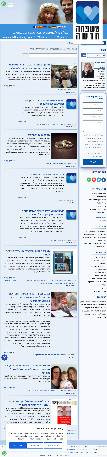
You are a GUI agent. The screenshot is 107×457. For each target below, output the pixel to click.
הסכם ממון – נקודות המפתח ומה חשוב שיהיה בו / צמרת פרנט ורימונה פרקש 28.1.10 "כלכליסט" (29, 297)
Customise (53, 445)
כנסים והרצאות (100, 273)
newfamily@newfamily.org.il (17, 37)
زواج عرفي (49, 27)
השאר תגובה (71, 92)
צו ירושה (5, 446)
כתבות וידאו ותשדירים (98, 267)
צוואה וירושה (101, 203)
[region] (36, 437)
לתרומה (103, 288)
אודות (104, 285)
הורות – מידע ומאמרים (98, 209)
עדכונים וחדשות (70, 283)
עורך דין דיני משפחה (75, 452)
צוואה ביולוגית (101, 206)
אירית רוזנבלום (100, 63)
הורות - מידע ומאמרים (55, 124)
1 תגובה (72, 203)
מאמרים (60, 90)
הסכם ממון (88, 446)
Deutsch (54, 27)
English (59, 27)
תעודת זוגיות (44, 283)
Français (35, 27)
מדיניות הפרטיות (100, 291)
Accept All (18, 445)
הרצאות (103, 221)
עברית (63, 27)
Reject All (35, 445)
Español (40, 27)
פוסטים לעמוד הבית (57, 283)
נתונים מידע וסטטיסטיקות (97, 282)
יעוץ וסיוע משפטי (37, 280)
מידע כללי (20, 280)
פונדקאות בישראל (70, 449)
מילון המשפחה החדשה (98, 279)
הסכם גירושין (84, 449)
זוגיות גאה (43, 391)
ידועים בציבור (48, 280)
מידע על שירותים (10, 280)
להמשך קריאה (9, 86)
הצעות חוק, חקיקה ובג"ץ (97, 270)
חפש (103, 50)
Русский (45, 27)
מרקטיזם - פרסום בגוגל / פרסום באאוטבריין (54, 455)
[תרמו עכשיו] (93, 45)
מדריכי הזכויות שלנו (99, 194)
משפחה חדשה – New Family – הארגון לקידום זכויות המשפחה (88, 22)
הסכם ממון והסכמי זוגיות (54, 164)
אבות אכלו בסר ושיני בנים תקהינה (46, 174)
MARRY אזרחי (100, 276)
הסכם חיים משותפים (39, 135)
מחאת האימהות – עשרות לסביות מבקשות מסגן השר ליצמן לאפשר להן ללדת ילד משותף (27, 369)
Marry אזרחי (58, 280)
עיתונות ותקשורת (41, 124)
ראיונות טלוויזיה (76, 446)
